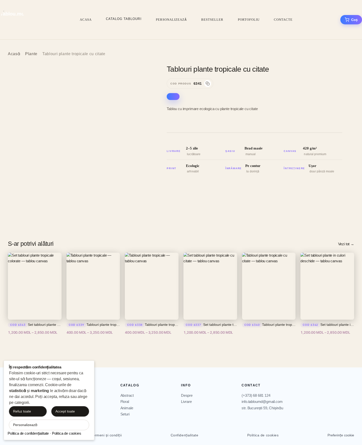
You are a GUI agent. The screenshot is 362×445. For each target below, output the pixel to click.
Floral (124, 401)
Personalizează (171, 19)
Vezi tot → (346, 244)
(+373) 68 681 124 (256, 395)
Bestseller (212, 19)
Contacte (283, 19)
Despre (187, 395)
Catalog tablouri (124, 19)
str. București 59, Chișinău (262, 408)
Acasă (14, 54)
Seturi (125, 414)
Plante (31, 54)
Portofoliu (249, 19)
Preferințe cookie (341, 435)
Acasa (86, 19)
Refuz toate (22, 411)
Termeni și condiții (106, 435)
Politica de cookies (263, 435)
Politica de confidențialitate (28, 433)
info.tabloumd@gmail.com (262, 401)
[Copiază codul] (207, 83)
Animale (126, 408)
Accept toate (65, 411)
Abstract (127, 395)
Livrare (186, 401)
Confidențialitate (184, 435)
